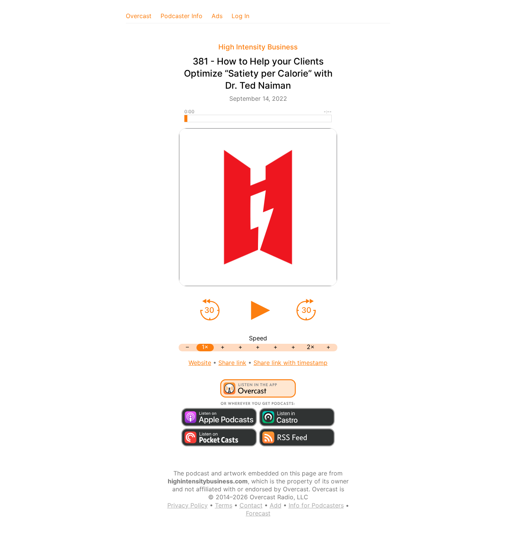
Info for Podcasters (316, 505)
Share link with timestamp (290, 362)
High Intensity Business (258, 47)
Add (275, 505)
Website (199, 362)
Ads (217, 16)
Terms (223, 505)
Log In (240, 16)
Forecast (258, 513)
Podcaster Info (181, 16)
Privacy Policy (187, 505)
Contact (251, 505)
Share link (232, 362)
